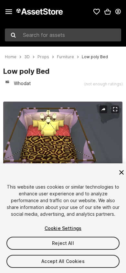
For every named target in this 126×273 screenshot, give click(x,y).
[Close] (121, 172)
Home (10, 57)
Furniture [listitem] (65, 57)
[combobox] (63, 34)
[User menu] (118, 11)
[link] (96, 12)
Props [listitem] (43, 57)
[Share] (103, 109)
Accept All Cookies (63, 261)
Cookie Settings (63, 228)
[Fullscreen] (115, 109)
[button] (107, 12)
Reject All (63, 243)
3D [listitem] (27, 57)
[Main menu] (8, 11)
